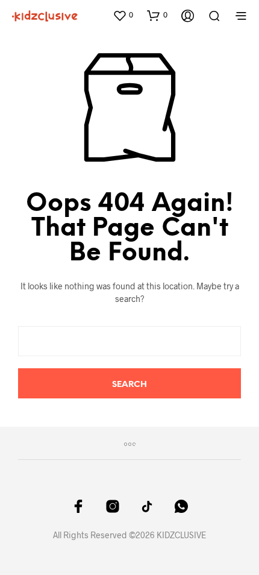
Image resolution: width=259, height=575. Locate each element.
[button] (123, 15)
